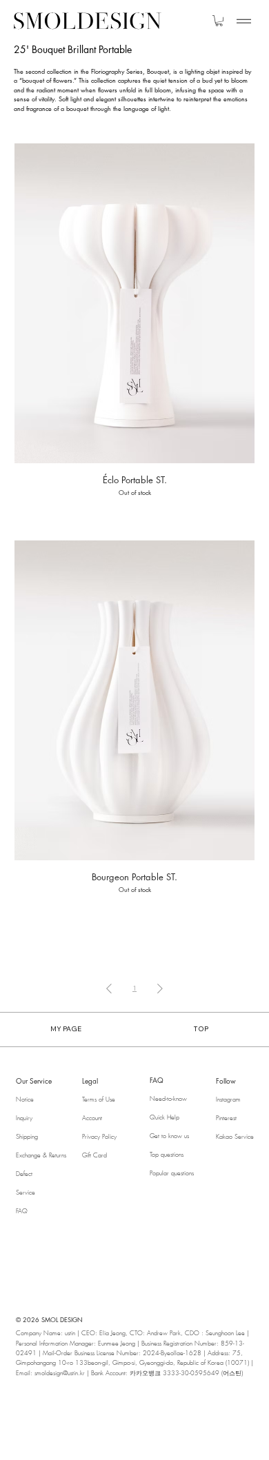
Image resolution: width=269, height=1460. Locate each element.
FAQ (22, 1211)
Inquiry (24, 1118)
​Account (92, 1118)
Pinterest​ (226, 1118)
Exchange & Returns (41, 1155)
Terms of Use (98, 1099)
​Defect (24, 1174)
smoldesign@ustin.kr (59, 1373)
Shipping (27, 1137)
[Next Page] (160, 988)
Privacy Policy (99, 1137)
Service (25, 1192)
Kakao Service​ (235, 1137)
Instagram (228, 1099)
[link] (219, 20)
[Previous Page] (109, 988)
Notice (25, 1099)
